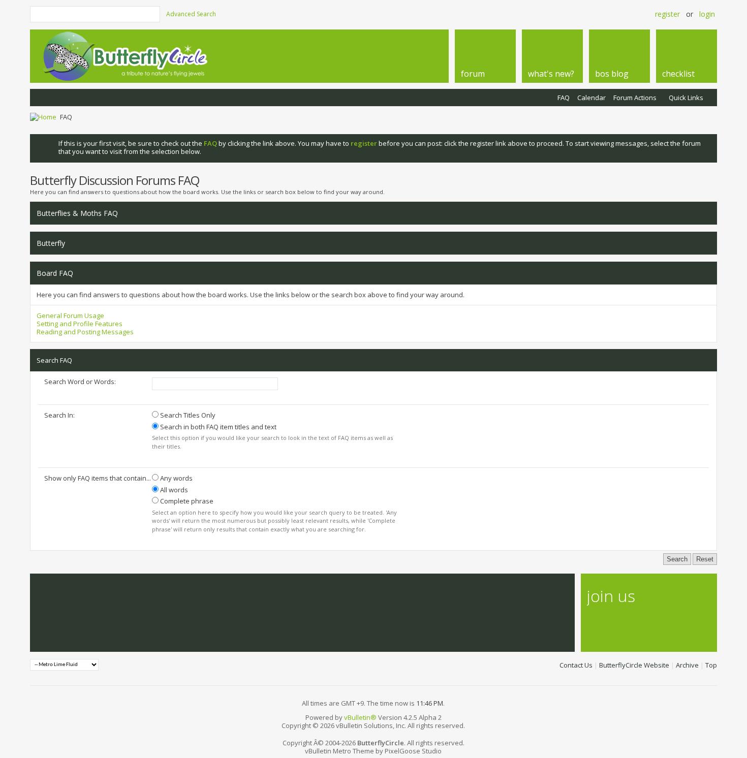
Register (667, 14)
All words (173, 490)
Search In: (59, 415)
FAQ (563, 97)
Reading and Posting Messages (85, 331)
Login (707, 14)
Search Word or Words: (80, 381)
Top (711, 665)
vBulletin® (360, 717)
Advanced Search (191, 14)
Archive (687, 665)
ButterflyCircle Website (634, 665)
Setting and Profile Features (79, 323)
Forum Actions (635, 97)
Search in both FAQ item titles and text (217, 427)
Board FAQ (55, 273)
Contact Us (576, 665)
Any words (176, 478)
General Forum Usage (70, 315)
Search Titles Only (187, 415)
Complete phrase (186, 501)
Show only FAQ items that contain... (97, 478)
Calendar (591, 97)
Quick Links (686, 97)
